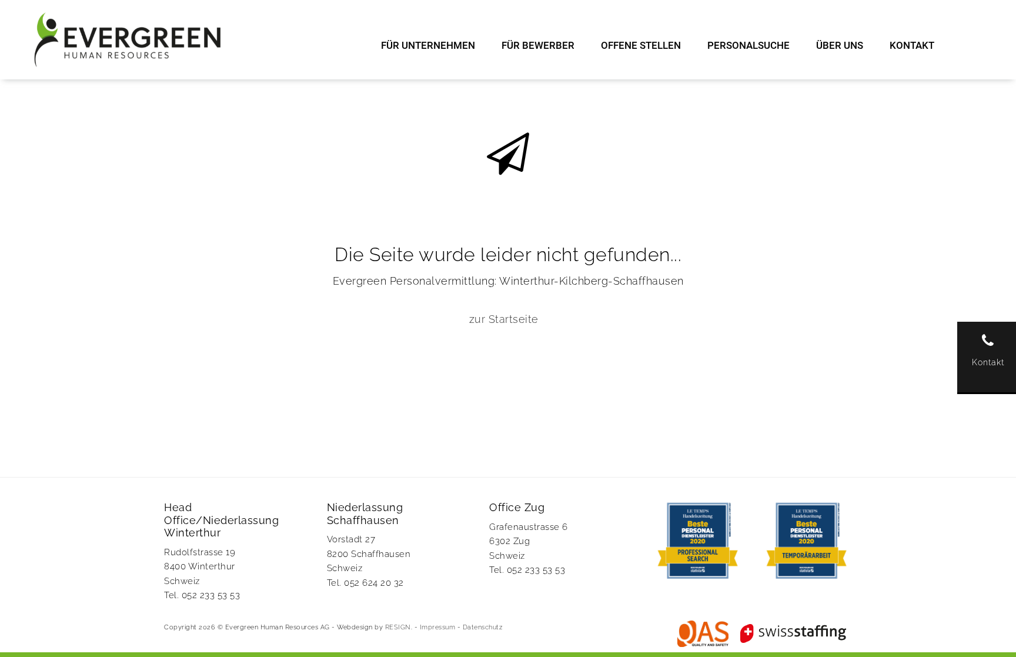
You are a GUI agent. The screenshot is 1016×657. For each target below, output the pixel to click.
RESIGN (398, 627)
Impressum (438, 627)
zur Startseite (504, 319)
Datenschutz (483, 627)
